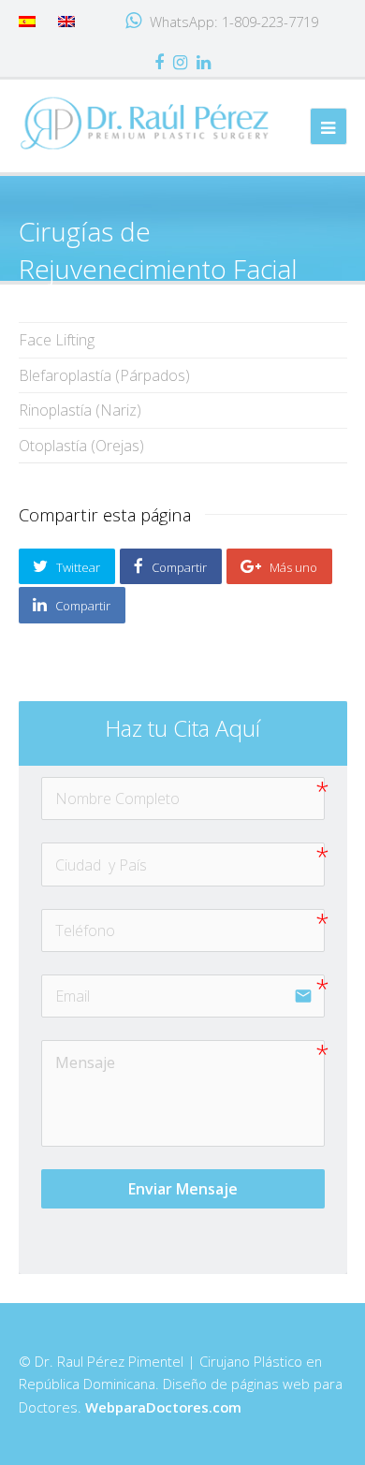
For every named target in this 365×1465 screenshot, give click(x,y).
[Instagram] (180, 62)
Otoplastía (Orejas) (81, 445)
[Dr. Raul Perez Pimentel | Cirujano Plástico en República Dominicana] (145, 122)
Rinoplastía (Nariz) (80, 410)
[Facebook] (159, 62)
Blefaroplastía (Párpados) (104, 375)
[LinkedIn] (204, 62)
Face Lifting (57, 340)
